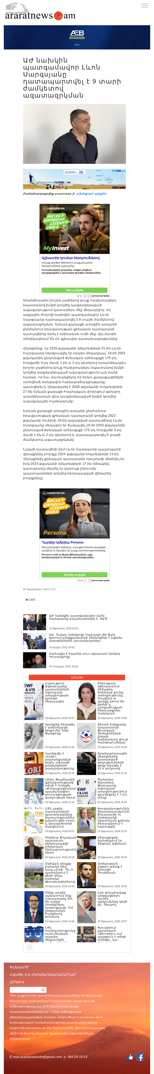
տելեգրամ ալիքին (91, 193)
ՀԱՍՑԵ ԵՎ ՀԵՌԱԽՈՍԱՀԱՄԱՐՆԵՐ (43, 975)
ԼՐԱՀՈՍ (77, 677)
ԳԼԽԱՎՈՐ (19, 967)
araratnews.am (90, 1017)
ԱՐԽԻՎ (17, 982)
